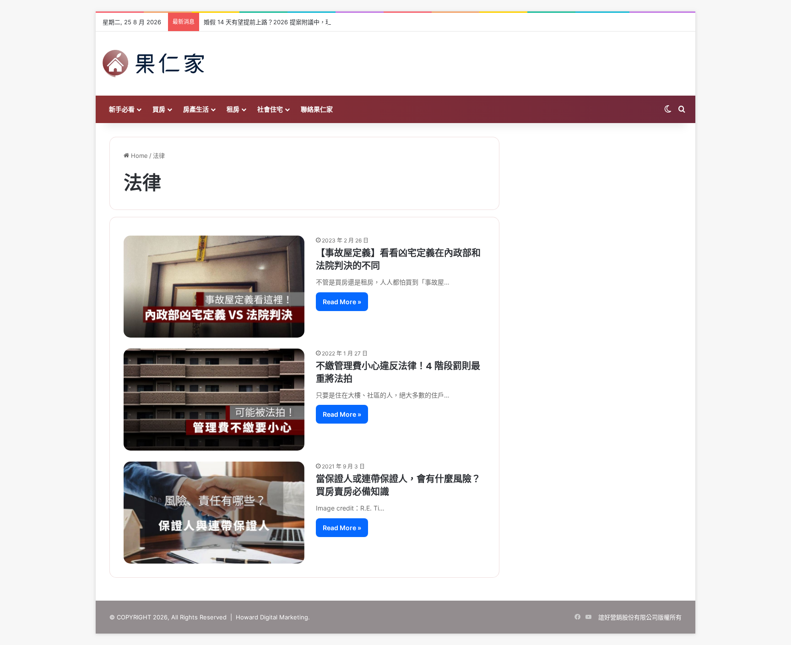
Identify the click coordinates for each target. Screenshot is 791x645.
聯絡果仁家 (317, 109)
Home (138, 155)
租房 (233, 109)
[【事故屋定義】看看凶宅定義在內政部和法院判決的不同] (214, 286)
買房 (158, 109)
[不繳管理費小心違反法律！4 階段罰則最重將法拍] (214, 400)
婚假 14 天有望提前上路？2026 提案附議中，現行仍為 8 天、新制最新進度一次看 (313, 22)
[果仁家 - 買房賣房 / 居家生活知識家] (153, 63)
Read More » (342, 302)
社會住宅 (270, 109)
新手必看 (122, 109)
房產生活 (196, 109)
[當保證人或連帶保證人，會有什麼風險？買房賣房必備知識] (214, 513)
